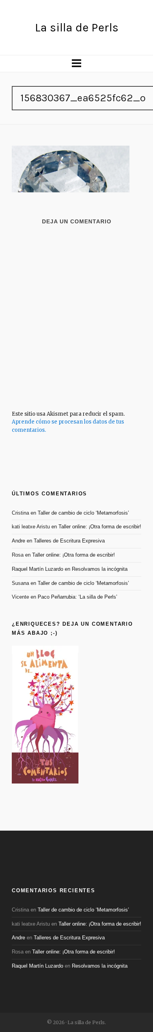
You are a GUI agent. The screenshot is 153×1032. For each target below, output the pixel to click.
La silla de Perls (76, 27)
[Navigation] (76, 63)
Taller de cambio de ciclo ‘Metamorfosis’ (83, 513)
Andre (18, 541)
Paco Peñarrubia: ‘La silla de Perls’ (77, 597)
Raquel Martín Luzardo (37, 569)
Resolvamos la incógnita (100, 569)
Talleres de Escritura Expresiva (69, 541)
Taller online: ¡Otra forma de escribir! (99, 527)
